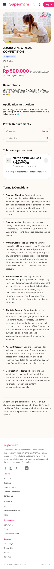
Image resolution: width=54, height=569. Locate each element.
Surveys (7, 552)
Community (8, 525)
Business (7, 483)
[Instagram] (10, 468)
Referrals (7, 557)
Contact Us (8, 496)
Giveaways (8, 543)
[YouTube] (21, 468)
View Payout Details (15, 76)
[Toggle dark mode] (39, 4)
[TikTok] (16, 468)
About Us (7, 478)
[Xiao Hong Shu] (26, 468)
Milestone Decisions (12, 510)
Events (6, 529)
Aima (6, 515)
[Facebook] (5, 468)
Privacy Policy (10, 487)
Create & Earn (9, 548)
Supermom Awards (11, 533)
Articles (7, 506)
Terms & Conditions (12, 492)
